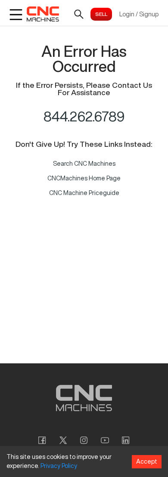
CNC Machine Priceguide (84, 193)
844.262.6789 (84, 116)
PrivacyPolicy (58, 466)
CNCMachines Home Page (84, 178)
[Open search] (78, 14)
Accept (146, 461)
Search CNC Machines (84, 164)
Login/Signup (139, 14)
